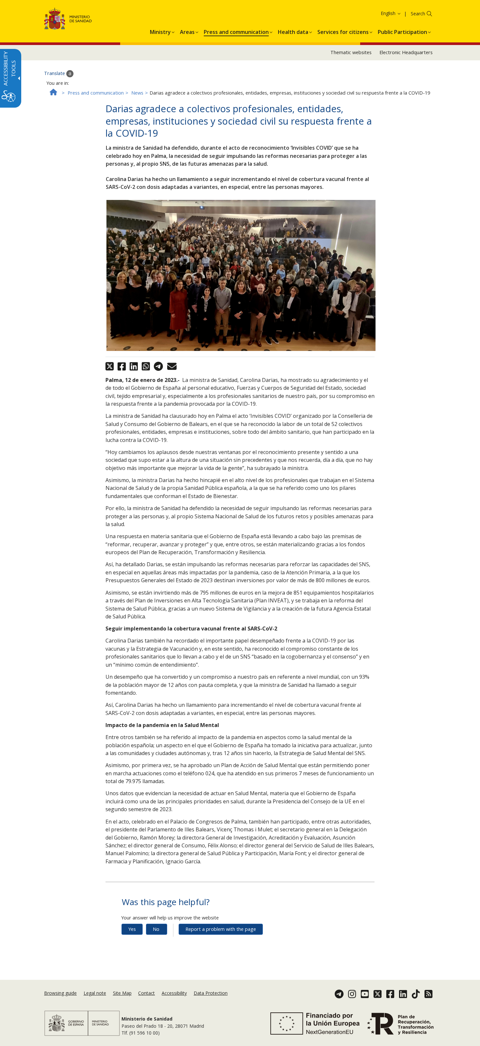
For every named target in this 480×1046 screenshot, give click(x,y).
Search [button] (418, 13)
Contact (146, 993)
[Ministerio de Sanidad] (68, 20)
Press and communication (96, 93)
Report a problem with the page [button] (220, 929)
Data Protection (211, 993)
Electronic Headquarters (406, 52)
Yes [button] (132, 929)
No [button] (156, 929)
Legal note (95, 993)
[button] (379, 13)
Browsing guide (60, 993)
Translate (55, 73)
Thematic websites (351, 52)
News (137, 93)
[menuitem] (160, 31)
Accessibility (174, 993)
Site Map (122, 993)
